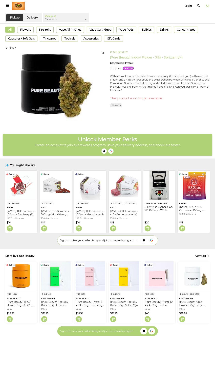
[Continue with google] (111, 151)
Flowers (116, 105)
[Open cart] (207, 6)
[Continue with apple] (104, 151)
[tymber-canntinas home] (18, 6)
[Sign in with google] (151, 240)
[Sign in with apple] (143, 240)
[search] (103, 53)
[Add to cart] (10, 228)
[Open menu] (7, 6)
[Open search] (198, 6)
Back (12, 47)
